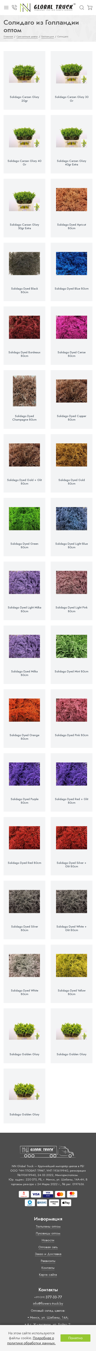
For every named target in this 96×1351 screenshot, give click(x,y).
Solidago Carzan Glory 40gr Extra (71, 162)
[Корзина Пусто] (89, 7)
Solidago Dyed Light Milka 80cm (24, 609)
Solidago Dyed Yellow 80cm (72, 992)
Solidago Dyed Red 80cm (24, 863)
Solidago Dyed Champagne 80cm (24, 417)
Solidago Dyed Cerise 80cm (72, 354)
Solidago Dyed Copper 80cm (71, 417)
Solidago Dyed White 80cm (24, 992)
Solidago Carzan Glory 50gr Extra (24, 226)
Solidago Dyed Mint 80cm (71, 671)
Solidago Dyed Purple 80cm (24, 801)
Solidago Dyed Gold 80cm (71, 481)
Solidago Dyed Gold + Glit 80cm (24, 481)
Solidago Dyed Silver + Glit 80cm (71, 864)
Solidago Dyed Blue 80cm (72, 288)
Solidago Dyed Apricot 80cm (71, 226)
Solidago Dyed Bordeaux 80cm (24, 354)
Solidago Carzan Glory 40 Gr (24, 162)
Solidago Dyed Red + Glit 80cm (71, 801)
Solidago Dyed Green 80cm (24, 545)
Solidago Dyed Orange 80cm (24, 737)
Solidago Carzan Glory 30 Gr (71, 98)
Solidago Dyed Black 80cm (24, 290)
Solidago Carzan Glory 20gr (24, 98)
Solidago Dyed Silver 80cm (24, 928)
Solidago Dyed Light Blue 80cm (71, 545)
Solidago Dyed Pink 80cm (71, 735)
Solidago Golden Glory (24, 1054)
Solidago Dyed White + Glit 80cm (71, 928)
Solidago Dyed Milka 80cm (24, 673)
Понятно (75, 1338)
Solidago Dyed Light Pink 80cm (72, 609)
